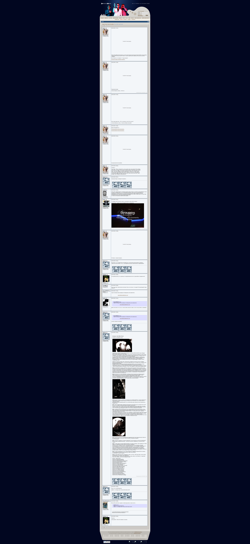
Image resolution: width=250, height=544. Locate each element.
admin (104, 28)
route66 (104, 190)
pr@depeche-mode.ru (137, 533)
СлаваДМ (105, 285)
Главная (103, 24)
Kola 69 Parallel (106, 501)
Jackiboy (104, 274)
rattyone (104, 177)
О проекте (133, 19)
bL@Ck (104, 298)
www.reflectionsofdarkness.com (123, 295)
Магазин (125, 19)
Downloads (117, 19)
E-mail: (139, 12)
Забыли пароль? (140, 15)
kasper (104, 199)
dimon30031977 (106, 290)
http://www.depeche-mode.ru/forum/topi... (117, 129)
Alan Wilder (112, 24)
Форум (121, 19)
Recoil (109, 24)
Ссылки (129, 19)
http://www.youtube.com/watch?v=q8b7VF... (118, 59)
